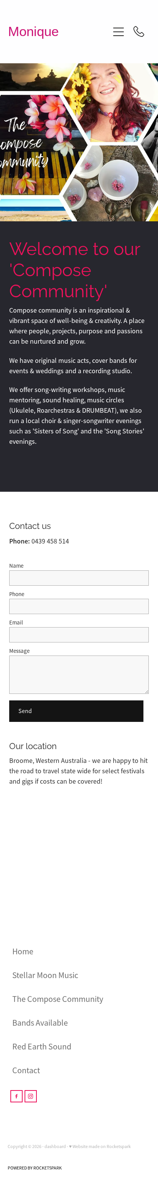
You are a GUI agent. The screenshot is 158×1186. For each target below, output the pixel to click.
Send (25, 711)
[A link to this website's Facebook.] (16, 1096)
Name (16, 565)
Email (16, 622)
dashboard (55, 1146)
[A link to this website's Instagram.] (31, 1096)
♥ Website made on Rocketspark (100, 1146)
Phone (16, 594)
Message (19, 651)
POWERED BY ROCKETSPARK (35, 1168)
